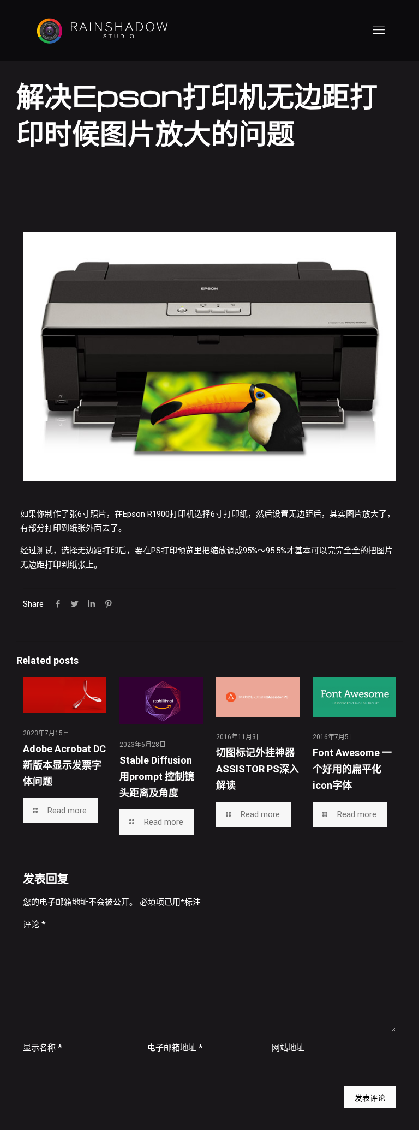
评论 (34, 924)
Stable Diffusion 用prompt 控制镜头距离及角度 (156, 776)
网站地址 (288, 1048)
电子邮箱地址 (174, 1048)
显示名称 (42, 1048)
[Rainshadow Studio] (101, 30)
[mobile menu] (378, 30)
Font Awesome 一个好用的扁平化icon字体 (352, 769)
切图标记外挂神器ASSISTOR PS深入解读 (257, 769)
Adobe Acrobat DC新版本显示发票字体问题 (64, 765)
